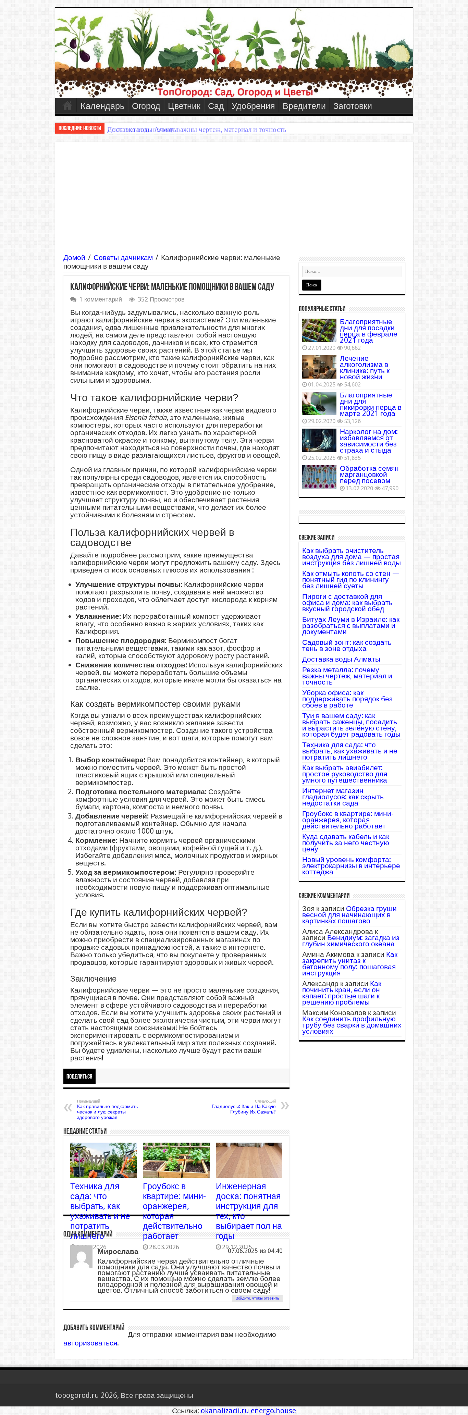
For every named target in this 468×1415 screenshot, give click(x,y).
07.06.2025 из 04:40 (255, 1250)
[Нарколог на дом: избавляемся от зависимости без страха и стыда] (319, 440)
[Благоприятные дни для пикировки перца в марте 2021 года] (319, 403)
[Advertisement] (234, 202)
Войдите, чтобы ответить (257, 1298)
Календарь (102, 106)
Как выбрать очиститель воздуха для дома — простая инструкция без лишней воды (351, 556)
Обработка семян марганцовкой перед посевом (369, 474)
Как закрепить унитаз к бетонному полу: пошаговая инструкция (349, 963)
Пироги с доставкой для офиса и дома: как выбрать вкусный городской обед (347, 602)
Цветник (184, 106)
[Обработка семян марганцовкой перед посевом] (319, 477)
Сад (216, 106)
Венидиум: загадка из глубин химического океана (350, 940)
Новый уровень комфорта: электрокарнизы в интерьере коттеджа (351, 865)
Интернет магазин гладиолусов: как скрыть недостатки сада (343, 796)
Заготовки (352, 106)
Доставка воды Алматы (341, 659)
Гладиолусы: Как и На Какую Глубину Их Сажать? (244, 1107)
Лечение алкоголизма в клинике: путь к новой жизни (365, 367)
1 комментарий (100, 299)
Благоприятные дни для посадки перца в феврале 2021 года (368, 330)
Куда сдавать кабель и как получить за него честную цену (345, 842)
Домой (74, 257)
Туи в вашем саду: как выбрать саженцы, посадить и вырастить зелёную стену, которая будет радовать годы (351, 724)
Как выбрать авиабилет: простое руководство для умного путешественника (344, 773)
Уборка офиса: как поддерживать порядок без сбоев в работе (347, 698)
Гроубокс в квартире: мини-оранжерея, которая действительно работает (348, 819)
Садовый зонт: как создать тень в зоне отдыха (347, 645)
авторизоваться (90, 1343)
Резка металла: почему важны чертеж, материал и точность (196, 129)
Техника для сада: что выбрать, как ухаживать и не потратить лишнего (100, 1211)
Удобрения (253, 106)
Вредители (304, 106)
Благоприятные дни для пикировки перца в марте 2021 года (371, 404)
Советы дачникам (123, 257)
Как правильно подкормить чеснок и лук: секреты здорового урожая (107, 1109)
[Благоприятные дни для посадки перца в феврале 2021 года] (319, 330)
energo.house (273, 1410)
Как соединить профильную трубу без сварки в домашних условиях (352, 1024)
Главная (67, 105)
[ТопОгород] (234, 53)
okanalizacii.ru (225, 1410)
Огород (146, 106)
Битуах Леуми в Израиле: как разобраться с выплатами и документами (350, 625)
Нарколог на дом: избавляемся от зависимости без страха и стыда (369, 440)
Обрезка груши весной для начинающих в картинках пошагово (349, 914)
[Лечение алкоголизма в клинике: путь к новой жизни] (319, 367)
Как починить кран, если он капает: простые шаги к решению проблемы (341, 992)
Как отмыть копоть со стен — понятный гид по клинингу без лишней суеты (350, 579)
